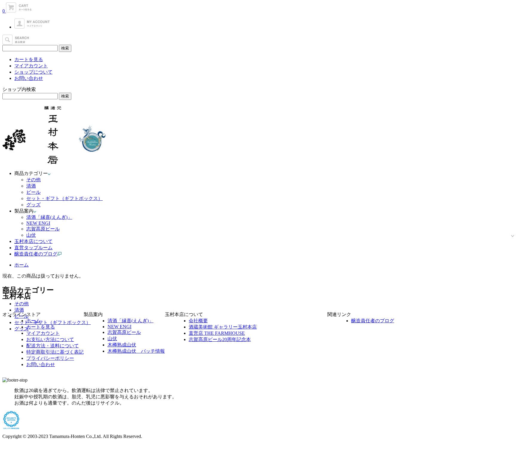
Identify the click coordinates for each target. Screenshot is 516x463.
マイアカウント (31, 65)
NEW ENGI (38, 223)
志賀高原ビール (43, 228)
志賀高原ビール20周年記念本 (220, 339)
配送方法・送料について (52, 345)
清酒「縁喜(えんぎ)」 (49, 217)
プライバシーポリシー (50, 358)
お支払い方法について (50, 339)
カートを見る (28, 59)
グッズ (33, 204)
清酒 (31, 185)
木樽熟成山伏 (122, 344)
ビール (33, 192)
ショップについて (33, 72)
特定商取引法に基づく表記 (55, 351)
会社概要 (198, 320)
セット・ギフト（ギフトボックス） (64, 198)
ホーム (21, 264)
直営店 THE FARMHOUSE (217, 333)
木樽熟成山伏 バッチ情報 (136, 351)
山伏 (31, 235)
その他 (33, 179)
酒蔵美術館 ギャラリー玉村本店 (223, 326)
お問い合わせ (28, 78)
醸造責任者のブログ (372, 320)
